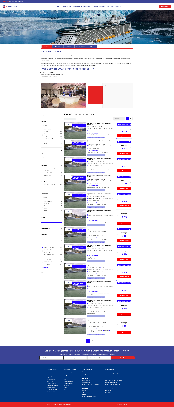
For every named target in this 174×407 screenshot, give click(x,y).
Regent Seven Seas (52, 384)
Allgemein (47, 46)
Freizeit (95, 87)
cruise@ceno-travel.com (88, 369)
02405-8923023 (87, 367)
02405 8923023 (166, 6)
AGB (83, 387)
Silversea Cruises (51, 388)
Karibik (65, 375)
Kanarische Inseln (68, 378)
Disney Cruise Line (51, 378)
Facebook (108, 385)
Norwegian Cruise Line (52, 380)
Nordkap (66, 371)
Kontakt (84, 386)
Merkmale (57, 46)
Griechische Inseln (68, 377)
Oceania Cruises (51, 382)
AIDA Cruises (50, 369)
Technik (95, 84)
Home (58, 6)
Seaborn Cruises (51, 386)
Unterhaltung (95, 96)
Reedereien (76, 6)
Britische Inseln (67, 369)
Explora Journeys (51, 390)
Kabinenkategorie (80, 46)
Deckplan (68, 46)
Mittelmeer (67, 380)
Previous (44, 83)
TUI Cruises (50, 377)
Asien (65, 384)
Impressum (85, 389)
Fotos (91, 46)
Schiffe (95, 6)
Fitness (95, 102)
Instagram (108, 387)
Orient (65, 382)
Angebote (102, 6)
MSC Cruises (50, 373)
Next (83, 83)
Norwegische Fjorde (69, 367)
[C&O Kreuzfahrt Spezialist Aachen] (10, 7)
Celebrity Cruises (51, 371)
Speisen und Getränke (95, 99)
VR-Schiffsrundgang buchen (89, 391)
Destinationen (66, 6)
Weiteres (95, 90)
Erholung (95, 93)
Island (65, 373)
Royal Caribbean (51, 375)
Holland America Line (52, 367)
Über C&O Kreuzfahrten (113, 6)
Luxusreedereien (85, 6)
